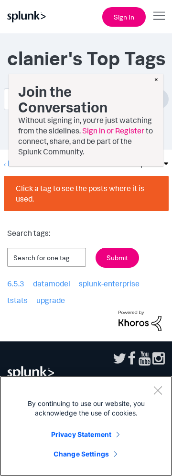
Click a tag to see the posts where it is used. (80, 193)
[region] (86, 426)
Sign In (124, 17)
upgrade (50, 300)
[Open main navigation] (159, 15)
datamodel (51, 283)
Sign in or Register (113, 130)
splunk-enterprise (109, 283)
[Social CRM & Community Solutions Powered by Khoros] (139, 319)
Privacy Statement (81, 434)
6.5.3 (15, 283)
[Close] (157, 390)
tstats (17, 300)
